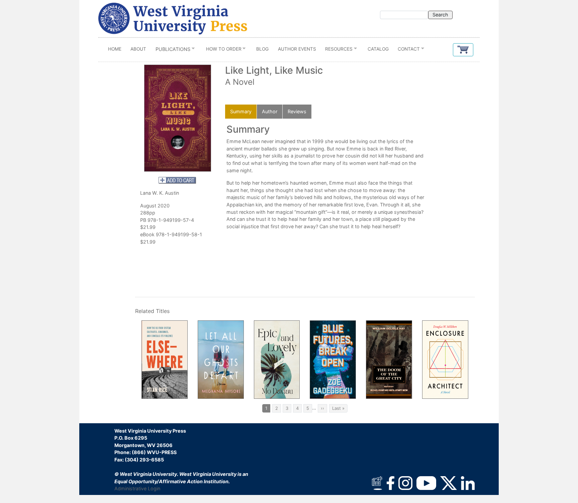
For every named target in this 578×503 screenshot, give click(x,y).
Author (269, 111)
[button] (463, 49)
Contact (406, 50)
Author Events (297, 49)
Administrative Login (137, 488)
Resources (336, 50)
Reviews (297, 111)
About (138, 49)
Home (114, 49)
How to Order (221, 50)
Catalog (378, 49)
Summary (241, 111)
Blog (262, 49)
